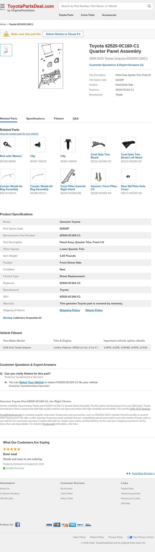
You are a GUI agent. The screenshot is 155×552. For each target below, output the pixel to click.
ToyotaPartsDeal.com (11, 415)
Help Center (66, 498)
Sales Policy (79, 537)
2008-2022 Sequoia (140, 409)
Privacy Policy (115, 537)
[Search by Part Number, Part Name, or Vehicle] (149, 6)
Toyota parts (48, 424)
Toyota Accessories (131, 493)
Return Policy (94, 310)
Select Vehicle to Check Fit (63, 34)
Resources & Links (130, 498)
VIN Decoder (6, 498)
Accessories (109, 15)
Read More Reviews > (143, 473)
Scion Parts (88, 15)
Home (3, 24)
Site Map (125, 503)
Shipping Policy (70, 310)
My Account (66, 488)
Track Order (66, 493)
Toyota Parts (66, 15)
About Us (4, 488)
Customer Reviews (9, 493)
